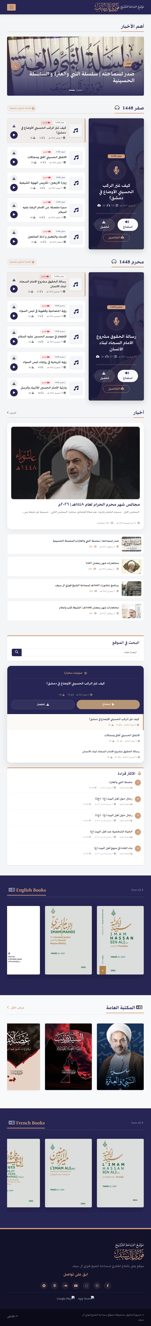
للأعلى (11, 1317)
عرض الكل (17, 1008)
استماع (128, 227)
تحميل (104, 227)
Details (118, 956)
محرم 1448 (131, 262)
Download (118, 966)
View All (136, 890)
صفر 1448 (133, 108)
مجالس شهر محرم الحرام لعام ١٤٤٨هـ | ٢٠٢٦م (81, 81)
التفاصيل (114, 238)
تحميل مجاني (118, 1078)
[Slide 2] (72, 90)
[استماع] (14, 135)
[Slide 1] (79, 90)
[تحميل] (14, 126)
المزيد (12, 413)
